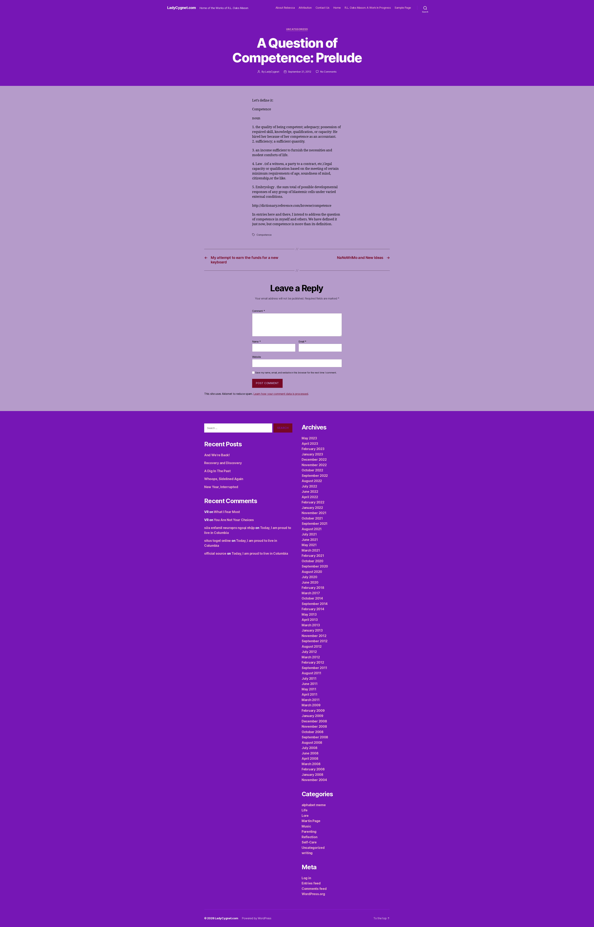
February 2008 (313, 769)
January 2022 (312, 508)
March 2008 (311, 764)
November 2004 (314, 780)
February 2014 (313, 609)
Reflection (309, 837)
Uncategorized (297, 29)
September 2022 (315, 476)
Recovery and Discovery (223, 463)
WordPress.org (313, 894)
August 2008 (312, 743)
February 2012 (313, 662)
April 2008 (310, 758)
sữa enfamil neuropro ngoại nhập (229, 528)
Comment (258, 311)
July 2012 (309, 652)
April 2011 (309, 694)
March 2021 (311, 550)
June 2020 (310, 582)
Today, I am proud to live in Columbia (260, 553)
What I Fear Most (227, 512)
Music (306, 826)
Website (256, 356)
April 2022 (310, 497)
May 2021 (309, 545)
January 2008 (312, 775)
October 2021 (312, 518)
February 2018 (313, 588)
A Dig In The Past (217, 471)
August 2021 (312, 529)
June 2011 (310, 684)
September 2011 (314, 668)
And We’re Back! (217, 455)
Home (337, 7)
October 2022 (312, 470)
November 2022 (314, 465)
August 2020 (312, 572)
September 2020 (315, 566)
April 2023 (310, 444)
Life (305, 810)
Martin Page (311, 821)
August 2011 (311, 673)
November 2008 (314, 726)
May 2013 (309, 614)
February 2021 (313, 556)
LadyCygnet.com (181, 8)
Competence (263, 234)
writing (307, 853)
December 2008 (314, 721)
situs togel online (217, 541)
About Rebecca (285, 7)
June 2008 (310, 753)
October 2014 (312, 598)
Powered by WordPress (256, 918)
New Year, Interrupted (221, 487)
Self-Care (309, 842)
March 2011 (310, 700)
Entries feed (311, 883)
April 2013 (310, 620)
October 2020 (312, 561)
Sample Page (403, 7)
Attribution (305, 7)
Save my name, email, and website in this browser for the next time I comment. (296, 372)
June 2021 (310, 540)
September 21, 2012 (299, 71)
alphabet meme (314, 805)
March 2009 (311, 705)
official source (215, 553)
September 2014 (315, 604)
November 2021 (314, 513)
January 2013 (312, 630)
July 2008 (309, 748)
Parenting (309, 832)
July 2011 (309, 678)
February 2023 (313, 449)
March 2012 (311, 657)
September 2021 (314, 524)
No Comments (328, 71)
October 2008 (312, 732)
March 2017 (311, 593)
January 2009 (312, 716)
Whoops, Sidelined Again (223, 479)
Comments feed (314, 889)
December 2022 (314, 459)
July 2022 (309, 486)
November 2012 (314, 636)
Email (302, 341)
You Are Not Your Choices (234, 520)
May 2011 (309, 689)
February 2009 (313, 711)
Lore (305, 816)
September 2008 (315, 737)
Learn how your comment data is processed (280, 393)
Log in (306, 878)
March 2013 (311, 625)
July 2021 (309, 534)
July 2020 (309, 577)
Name (256, 341)
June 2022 (310, 492)
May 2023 (309, 438)
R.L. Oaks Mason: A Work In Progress (368, 7)
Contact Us (322, 7)
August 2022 (312, 481)
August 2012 (312, 646)
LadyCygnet (272, 71)
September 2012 (314, 641)
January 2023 (312, 454)
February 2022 (313, 502)
